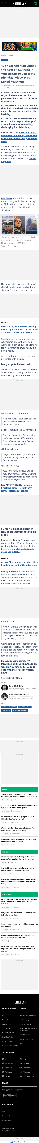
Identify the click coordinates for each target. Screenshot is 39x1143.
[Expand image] (37, 216)
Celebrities (5, 833)
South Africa (5, 800)
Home (3, 55)
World (11, 55)
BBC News (6, 198)
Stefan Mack (23, 85)
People (4, 822)
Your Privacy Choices (21, 1142)
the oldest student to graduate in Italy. (18, 550)
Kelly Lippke (30, 85)
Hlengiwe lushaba (20, 710)
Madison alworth (9, 707)
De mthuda (6, 710)
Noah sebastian (25, 707)
